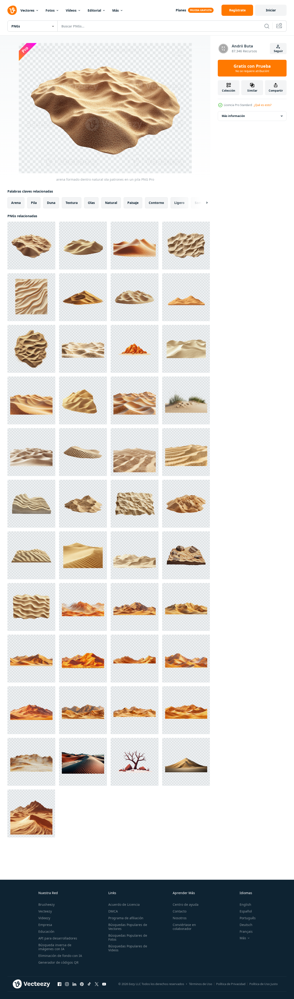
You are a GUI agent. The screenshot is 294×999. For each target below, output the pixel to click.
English (245, 904)
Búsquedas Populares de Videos (127, 948)
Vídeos (71, 10)
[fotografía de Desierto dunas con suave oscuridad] (83, 762)
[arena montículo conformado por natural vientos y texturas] (135, 297)
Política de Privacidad (230, 984)
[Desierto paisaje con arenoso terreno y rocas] (186, 555)
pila (34, 202)
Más (115, 10)
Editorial (94, 10)
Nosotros (180, 918)
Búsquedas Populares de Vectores (127, 926)
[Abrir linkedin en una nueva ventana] (74, 984)
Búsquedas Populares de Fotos (127, 937)
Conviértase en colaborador (184, 926)
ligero (179, 202)
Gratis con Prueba (252, 68)
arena (16, 202)
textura (72, 202)
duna (51, 202)
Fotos (50, 10)
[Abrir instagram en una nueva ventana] (67, 984)
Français (246, 931)
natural (111, 202)
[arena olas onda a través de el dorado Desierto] (83, 555)
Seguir (278, 51)
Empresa (45, 924)
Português (248, 918)
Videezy (44, 918)
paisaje (133, 202)
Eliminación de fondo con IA (60, 955)
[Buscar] (267, 26)
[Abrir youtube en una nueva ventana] (104, 984)
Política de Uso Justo (263, 984)
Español (246, 911)
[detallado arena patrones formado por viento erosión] (186, 246)
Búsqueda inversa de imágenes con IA (54, 947)
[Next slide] (202, 202)
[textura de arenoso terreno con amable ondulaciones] (83, 349)
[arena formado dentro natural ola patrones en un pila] (31, 246)
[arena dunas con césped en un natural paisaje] (186, 400)
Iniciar (271, 10)
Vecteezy (45, 911)
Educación (46, 931)
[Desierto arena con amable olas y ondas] (31, 607)
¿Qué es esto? (262, 105)
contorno (156, 202)
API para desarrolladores (57, 938)
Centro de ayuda (185, 904)
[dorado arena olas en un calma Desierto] (186, 349)
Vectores (27, 10)
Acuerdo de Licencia (124, 904)
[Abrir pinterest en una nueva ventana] (82, 984)
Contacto (179, 911)
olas (91, 202)
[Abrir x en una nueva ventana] (97, 984)
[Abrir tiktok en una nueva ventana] (89, 984)
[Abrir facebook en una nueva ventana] (59, 984)
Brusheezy (46, 904)
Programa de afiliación (125, 918)
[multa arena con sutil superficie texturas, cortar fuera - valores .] (31, 349)
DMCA (113, 911)
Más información (233, 116)
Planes (181, 10)
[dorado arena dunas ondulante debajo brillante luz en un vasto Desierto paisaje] (31, 400)
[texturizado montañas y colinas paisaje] (31, 762)
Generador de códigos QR (58, 962)
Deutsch (246, 924)
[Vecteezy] (12, 10)
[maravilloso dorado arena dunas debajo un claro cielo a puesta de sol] (186, 762)
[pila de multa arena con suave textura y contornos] (83, 400)
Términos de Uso (200, 984)
